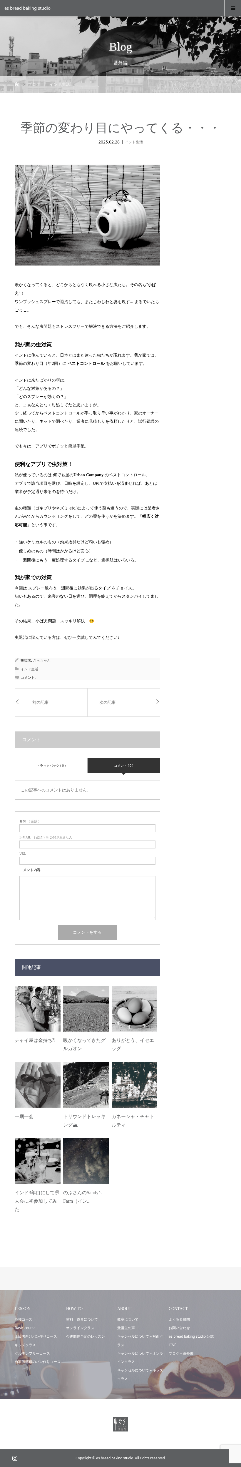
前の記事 (40, 702)
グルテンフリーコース (32, 1353)
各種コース (23, 1319)
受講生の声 (126, 1327)
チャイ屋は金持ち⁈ (35, 1040)
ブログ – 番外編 (181, 1353)
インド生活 (134, 141)
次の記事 (107, 702)
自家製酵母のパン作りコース (38, 1361)
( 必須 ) (29, 821)
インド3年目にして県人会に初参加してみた (37, 1201)
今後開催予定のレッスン (85, 1336)
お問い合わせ (179, 1327)
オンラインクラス (80, 1327)
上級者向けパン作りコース (36, 1336)
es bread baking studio (27, 8)
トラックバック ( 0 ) (51, 765)
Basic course (25, 1327)
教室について (127, 1319)
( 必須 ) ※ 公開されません (45, 837)
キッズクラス (25, 1344)
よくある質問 (179, 1319)
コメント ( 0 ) (123, 765)
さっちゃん (42, 660)
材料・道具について (82, 1319)
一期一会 (24, 1116)
